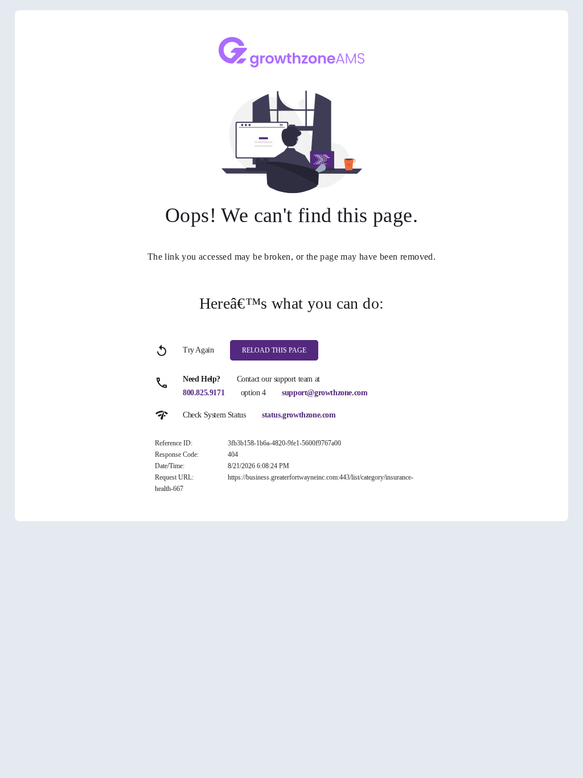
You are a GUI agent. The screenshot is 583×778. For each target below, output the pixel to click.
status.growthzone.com (299, 415)
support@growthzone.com (324, 392)
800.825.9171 (203, 392)
